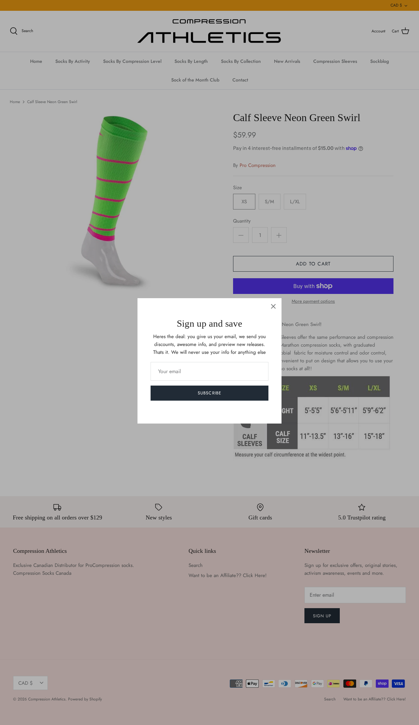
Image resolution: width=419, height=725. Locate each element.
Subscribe (209, 393)
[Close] (273, 306)
